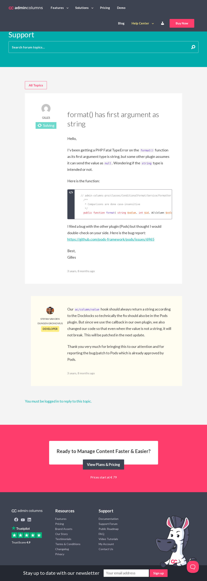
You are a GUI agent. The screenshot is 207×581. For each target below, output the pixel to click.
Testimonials (63, 539)
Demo (121, 7)
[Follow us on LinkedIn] (29, 520)
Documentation (108, 518)
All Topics (36, 85)
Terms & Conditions (67, 544)
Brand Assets (63, 529)
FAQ (101, 534)
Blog (121, 23)
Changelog (62, 549)
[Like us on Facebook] (16, 520)
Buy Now (182, 23)
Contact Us (106, 549)
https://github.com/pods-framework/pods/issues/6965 (110, 239)
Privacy (59, 554)
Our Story (61, 534)
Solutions (82, 7)
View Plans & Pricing (103, 464)
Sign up (158, 573)
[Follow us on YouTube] (23, 520)
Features (57, 7)
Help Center (140, 23)
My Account (106, 544)
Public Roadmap (109, 529)
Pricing (105, 7)
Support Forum (108, 523)
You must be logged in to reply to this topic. (58, 401)
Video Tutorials (108, 539)
